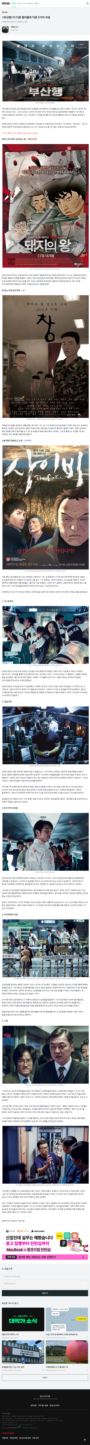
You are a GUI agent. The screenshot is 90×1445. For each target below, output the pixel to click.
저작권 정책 (14, 1438)
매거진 (13, 3)
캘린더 (37, 3)
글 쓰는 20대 (21, 3)
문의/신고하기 (55, 1405)
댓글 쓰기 (45, 1293)
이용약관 (5, 1438)
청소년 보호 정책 (25, 1438)
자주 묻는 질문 (43, 1405)
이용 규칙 (35, 1438)
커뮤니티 (30, 3)
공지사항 (33, 1405)
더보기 (45, 1377)
